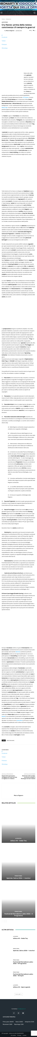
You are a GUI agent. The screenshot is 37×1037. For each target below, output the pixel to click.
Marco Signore (10, 30)
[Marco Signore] (3, 31)
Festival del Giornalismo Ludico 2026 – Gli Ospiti (23, 974)
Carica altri (18, 994)
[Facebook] (14, 1013)
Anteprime (8, 19)
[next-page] (5, 921)
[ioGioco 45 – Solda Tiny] (18, 824)
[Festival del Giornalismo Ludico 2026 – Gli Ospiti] (7, 974)
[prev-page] (3, 921)
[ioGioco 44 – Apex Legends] (7, 986)
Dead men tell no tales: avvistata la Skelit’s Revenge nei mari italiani (28, 777)
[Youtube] (23, 1013)
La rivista (18, 838)
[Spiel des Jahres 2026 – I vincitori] (18, 861)
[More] (18, 51)
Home (3, 19)
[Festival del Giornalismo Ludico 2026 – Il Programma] (18, 899)
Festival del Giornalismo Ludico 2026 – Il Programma (18, 914)
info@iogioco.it (22, 1008)
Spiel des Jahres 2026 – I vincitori (18, 878)
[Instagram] (18, 1013)
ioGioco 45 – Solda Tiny (18, 841)
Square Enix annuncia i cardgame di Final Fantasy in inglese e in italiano (9, 777)
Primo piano (18, 875)
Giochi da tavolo (10, 740)
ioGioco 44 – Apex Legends (21, 987)
